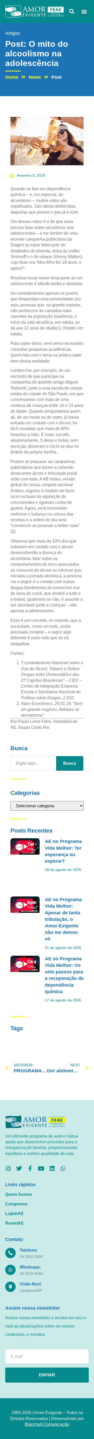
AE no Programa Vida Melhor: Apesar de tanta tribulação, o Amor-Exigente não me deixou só (63, 919)
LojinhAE (14, 1213)
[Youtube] (41, 1168)
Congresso (16, 1204)
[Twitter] (19, 1168)
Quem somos (18, 1194)
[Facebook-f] (30, 1168)
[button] (71, 11)
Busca (69, 763)
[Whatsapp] (63, 1168)
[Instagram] (8, 1168)
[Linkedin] (52, 1168)
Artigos (12, 33)
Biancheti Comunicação (47, 1424)
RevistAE (14, 1223)
